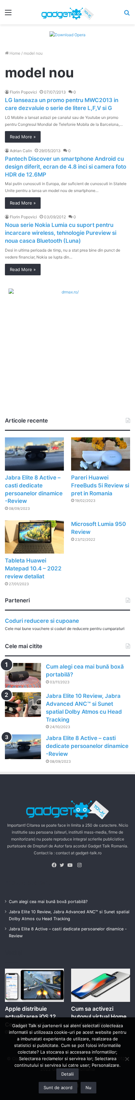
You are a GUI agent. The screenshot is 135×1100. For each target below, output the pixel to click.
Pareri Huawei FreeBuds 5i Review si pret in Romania (100, 485)
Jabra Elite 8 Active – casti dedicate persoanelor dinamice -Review (87, 746)
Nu (88, 1087)
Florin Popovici (23, 92)
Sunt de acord (58, 1087)
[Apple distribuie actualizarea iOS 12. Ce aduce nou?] (34, 985)
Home (14, 53)
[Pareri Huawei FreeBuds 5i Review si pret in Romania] (100, 454)
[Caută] (127, 14)
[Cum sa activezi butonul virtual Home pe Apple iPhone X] (100, 985)
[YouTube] (71, 865)
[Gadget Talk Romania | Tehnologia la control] (67, 12)
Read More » (23, 136)
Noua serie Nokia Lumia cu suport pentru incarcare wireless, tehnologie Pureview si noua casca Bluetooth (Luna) (60, 233)
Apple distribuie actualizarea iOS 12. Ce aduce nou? (31, 1016)
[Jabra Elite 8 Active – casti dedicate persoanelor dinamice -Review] (34, 454)
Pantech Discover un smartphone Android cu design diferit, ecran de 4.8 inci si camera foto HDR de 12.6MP (65, 166)
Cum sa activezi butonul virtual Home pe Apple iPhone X (98, 1016)
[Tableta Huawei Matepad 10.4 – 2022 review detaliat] (34, 537)
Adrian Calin (21, 150)
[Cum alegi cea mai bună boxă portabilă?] (23, 675)
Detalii (67, 1074)
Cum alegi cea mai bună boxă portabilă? (48, 901)
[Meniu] (8, 14)
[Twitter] (64, 865)
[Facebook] (56, 865)
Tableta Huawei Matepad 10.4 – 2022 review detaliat (33, 568)
